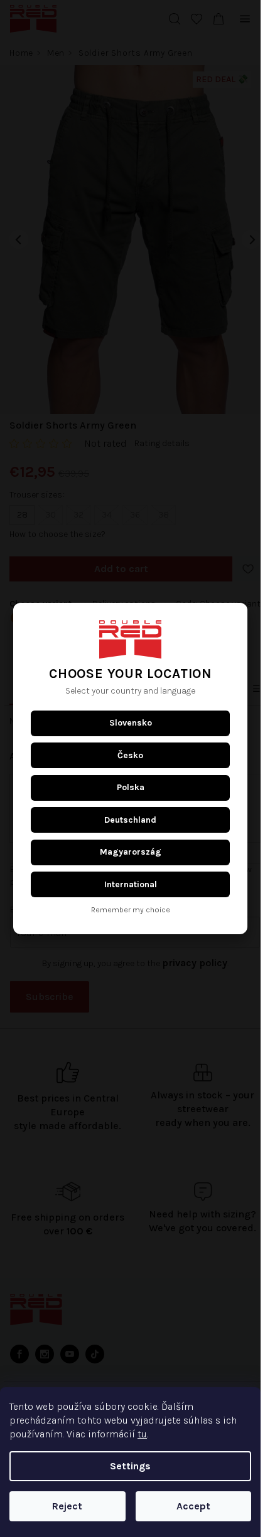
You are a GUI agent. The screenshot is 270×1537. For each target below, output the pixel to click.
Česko (130, 755)
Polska (130, 787)
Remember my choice (130, 910)
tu (142, 1434)
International (130, 884)
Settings (130, 1466)
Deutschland (130, 820)
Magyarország (130, 852)
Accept (193, 1506)
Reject (67, 1506)
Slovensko (130, 722)
